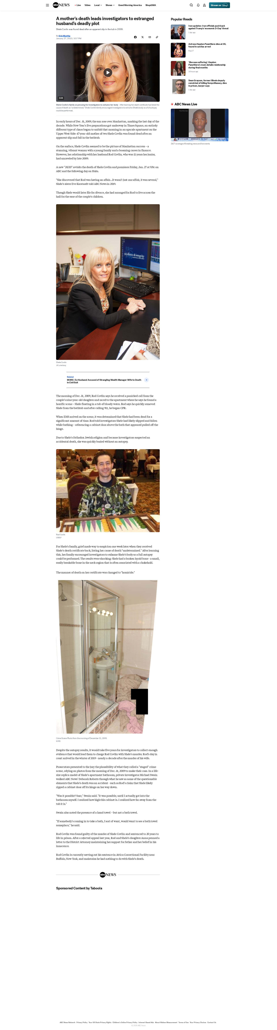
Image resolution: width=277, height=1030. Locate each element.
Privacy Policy (81, 1022)
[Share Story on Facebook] (135, 37)
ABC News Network (67, 1022)
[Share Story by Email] (149, 37)
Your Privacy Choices (198, 1022)
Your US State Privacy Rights (100, 1022)
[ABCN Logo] (61, 5)
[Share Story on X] (142, 37)
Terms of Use (183, 1022)
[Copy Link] (157, 37)
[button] (47, 5)
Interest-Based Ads (146, 1022)
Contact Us (211, 1022)
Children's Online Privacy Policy (125, 1022)
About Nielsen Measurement (166, 1022)
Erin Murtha (64, 35)
